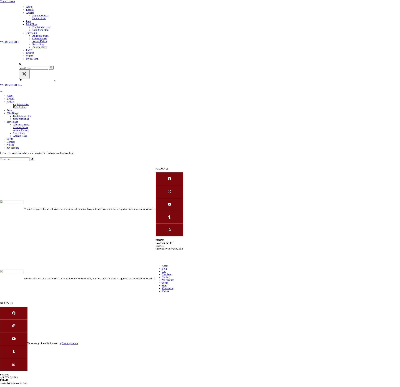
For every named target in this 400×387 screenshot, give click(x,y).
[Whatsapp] (169, 230)
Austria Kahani (39, 41)
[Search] (20, 64)
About (29, 6)
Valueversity (168, 288)
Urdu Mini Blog (40, 30)
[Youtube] (169, 204)
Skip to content (7, 1)
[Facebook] (169, 178)
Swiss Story (38, 44)
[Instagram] (169, 191)
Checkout (166, 274)
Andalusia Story (40, 35)
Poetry (29, 50)
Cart (164, 271)
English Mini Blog (41, 27)
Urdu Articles (39, 18)
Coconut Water (39, 38)
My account (32, 58)
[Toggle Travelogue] (53, 121)
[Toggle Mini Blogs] (53, 113)
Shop (164, 285)
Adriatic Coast (39, 47)
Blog (164, 268)
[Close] (24, 74)
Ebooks (30, 9)
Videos (29, 56)
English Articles (40, 15)
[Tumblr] (169, 217)
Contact (30, 53)
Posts (28, 21)
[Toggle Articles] (53, 101)
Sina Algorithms (70, 343)
